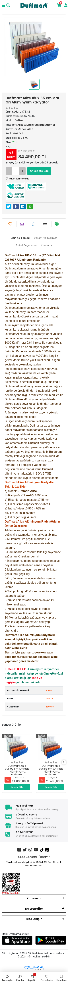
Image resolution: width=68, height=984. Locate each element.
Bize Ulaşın (34, 919)
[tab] (20, 238)
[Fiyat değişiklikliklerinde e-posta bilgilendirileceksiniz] (57, 224)
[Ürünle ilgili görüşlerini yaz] (34, 224)
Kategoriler (34, 909)
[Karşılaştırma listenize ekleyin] (45, 224)
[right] (64, 762)
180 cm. (50, 706)
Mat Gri (50, 698)
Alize (49, 690)
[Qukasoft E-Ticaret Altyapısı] (34, 968)
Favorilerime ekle (19, 178)
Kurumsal (34, 898)
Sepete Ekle (41, 171)
